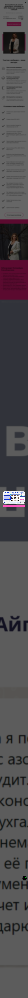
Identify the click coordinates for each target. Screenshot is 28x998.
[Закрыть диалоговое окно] (25, 2)
